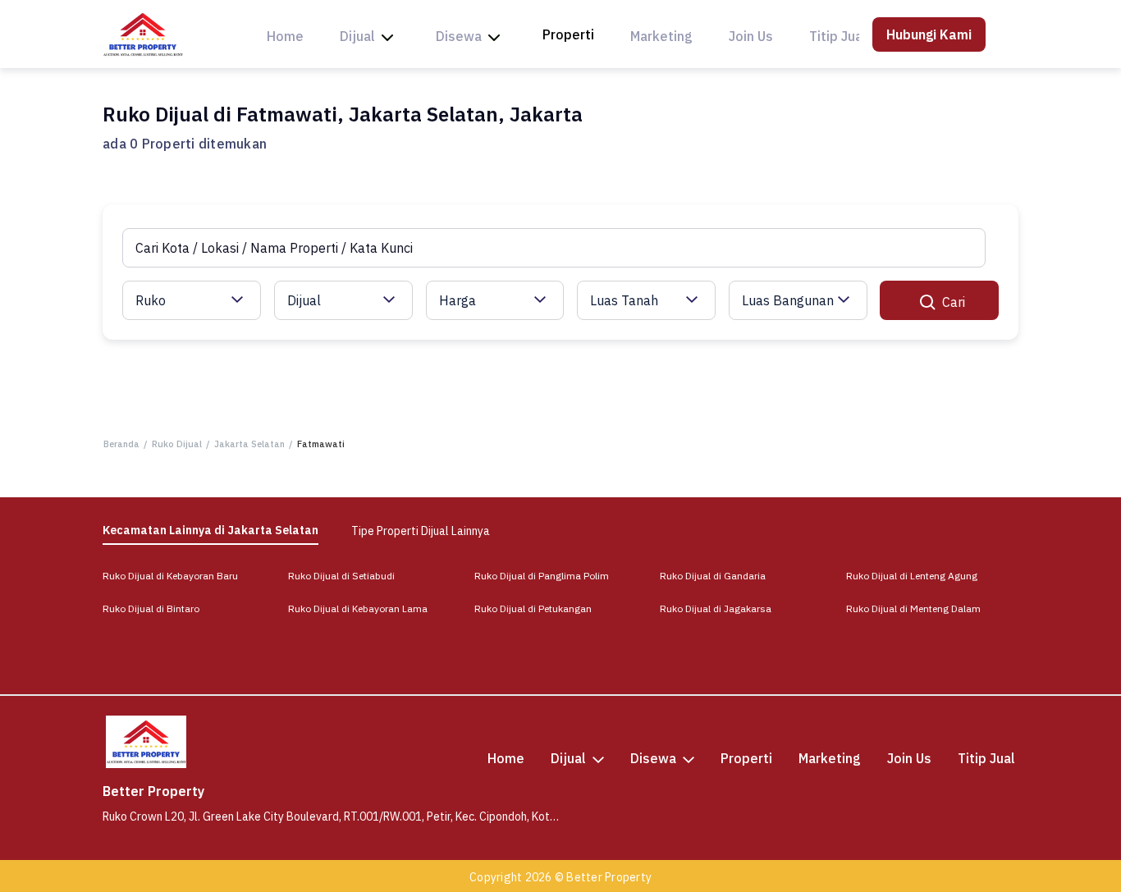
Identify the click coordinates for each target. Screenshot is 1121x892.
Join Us (751, 36)
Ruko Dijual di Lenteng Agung (911, 576)
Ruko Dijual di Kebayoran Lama (358, 608)
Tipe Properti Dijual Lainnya (420, 531)
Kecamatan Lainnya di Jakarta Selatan (210, 530)
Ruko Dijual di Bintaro (151, 608)
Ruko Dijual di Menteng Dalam (913, 608)
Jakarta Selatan (249, 444)
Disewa (459, 36)
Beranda (121, 444)
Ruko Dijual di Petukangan (533, 608)
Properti (568, 34)
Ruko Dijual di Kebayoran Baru (170, 576)
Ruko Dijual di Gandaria (713, 576)
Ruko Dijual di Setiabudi (341, 576)
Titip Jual (838, 36)
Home (285, 36)
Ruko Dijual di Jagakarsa (715, 608)
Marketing (661, 36)
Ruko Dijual (177, 444)
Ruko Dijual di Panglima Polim (541, 576)
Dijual (357, 36)
